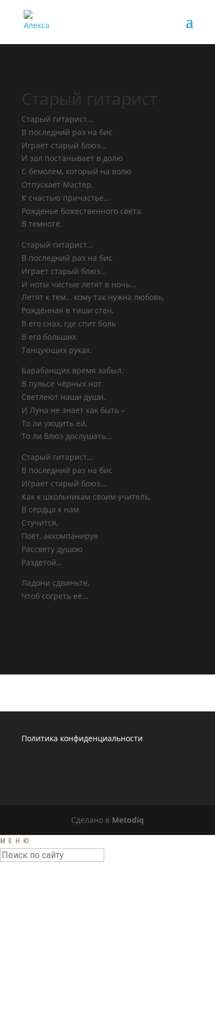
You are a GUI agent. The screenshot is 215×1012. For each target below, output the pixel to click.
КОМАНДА (47, 967)
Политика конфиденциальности (82, 738)
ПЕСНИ (41, 926)
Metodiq (128, 820)
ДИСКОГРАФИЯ (58, 947)
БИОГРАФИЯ (52, 916)
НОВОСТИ (46, 896)
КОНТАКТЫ (49, 978)
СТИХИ (41, 936)
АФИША (42, 906)
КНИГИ (41, 957)
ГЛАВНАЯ (45, 885)
